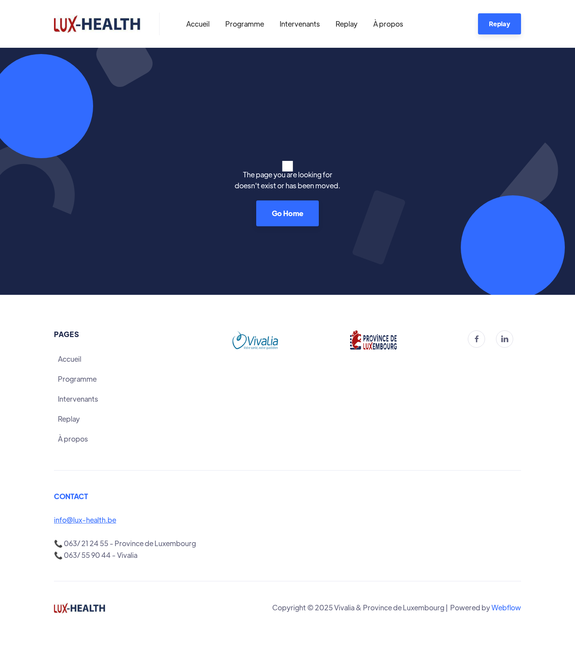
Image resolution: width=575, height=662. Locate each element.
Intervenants (300, 23)
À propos (388, 23)
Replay (347, 23)
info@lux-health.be (85, 519)
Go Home (288, 213)
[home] (97, 24)
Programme (244, 23)
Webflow (506, 607)
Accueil (198, 23)
